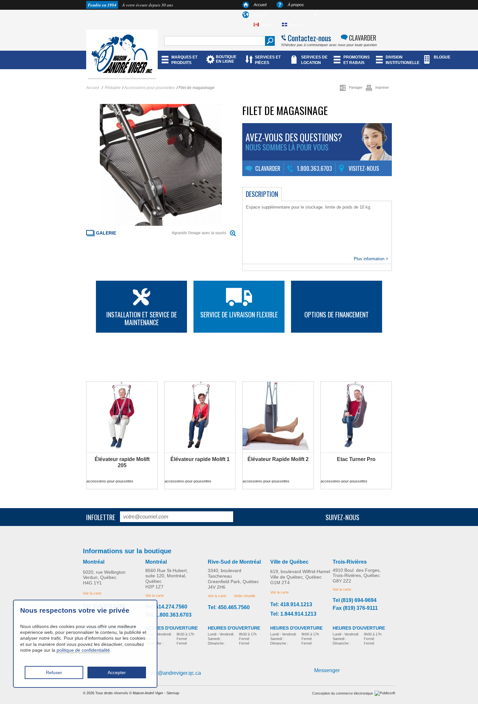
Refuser (54, 672)
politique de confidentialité (83, 650)
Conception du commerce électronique (342, 693)
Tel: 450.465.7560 (229, 607)
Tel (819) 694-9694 (355, 600)
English (265, 25)
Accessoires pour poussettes (149, 87)
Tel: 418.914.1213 (291, 604)
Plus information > (371, 258)
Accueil (260, 5)
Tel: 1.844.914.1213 (293, 614)
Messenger (327, 670)
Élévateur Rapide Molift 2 (278, 459)
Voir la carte (92, 593)
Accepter (117, 672)
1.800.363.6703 (314, 168)
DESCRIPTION (262, 194)
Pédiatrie (113, 87)
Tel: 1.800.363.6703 (168, 615)
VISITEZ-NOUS (364, 168)
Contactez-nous (309, 38)
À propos (296, 5)
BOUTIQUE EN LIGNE (226, 59)
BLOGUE (442, 57)
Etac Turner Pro (356, 459)
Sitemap (172, 693)
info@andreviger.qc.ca (175, 673)
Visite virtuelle (244, 596)
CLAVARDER (362, 38)
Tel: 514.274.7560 (166, 607)
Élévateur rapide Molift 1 (200, 459)
